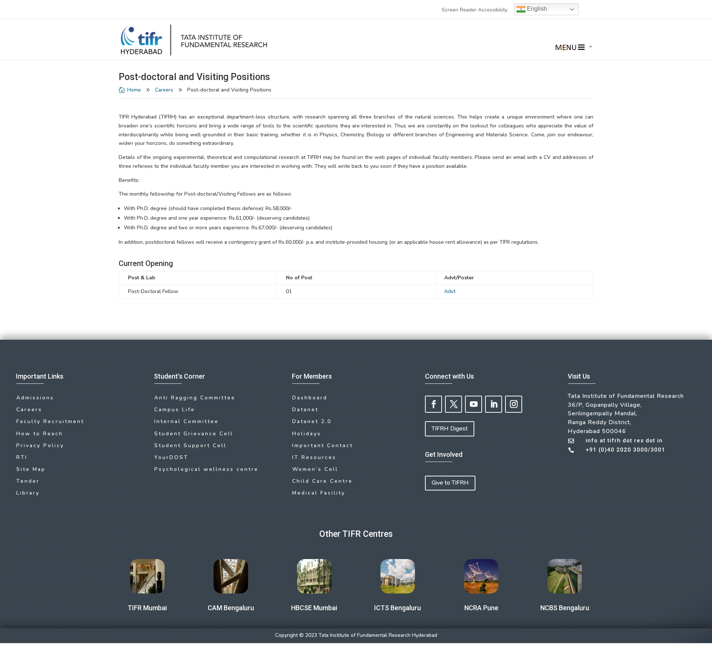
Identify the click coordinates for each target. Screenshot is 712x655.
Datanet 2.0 (312, 421)
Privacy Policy (40, 445)
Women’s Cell (315, 469)
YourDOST (171, 457)
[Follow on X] (453, 404)
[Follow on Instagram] (513, 404)
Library (28, 492)
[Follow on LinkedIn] (493, 404)
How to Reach (39, 433)
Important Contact (322, 445)
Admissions (35, 397)
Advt (449, 291)
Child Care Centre (322, 481)
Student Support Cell (190, 445)
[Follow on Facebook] (433, 404)
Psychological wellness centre (206, 469)
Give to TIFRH (450, 483)
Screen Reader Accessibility (474, 9)
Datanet (305, 409)
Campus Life (174, 409)
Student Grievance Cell (193, 433)
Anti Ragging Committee (194, 397)
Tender (28, 481)
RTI (21, 457)
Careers (164, 89)
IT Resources (314, 457)
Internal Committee (186, 421)
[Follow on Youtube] (473, 404)
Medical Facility (318, 492)
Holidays (306, 433)
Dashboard (309, 397)
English (536, 9)
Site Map (31, 469)
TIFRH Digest (450, 429)
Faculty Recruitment (50, 421)
